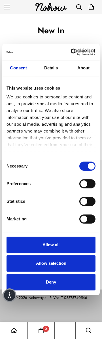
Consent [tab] (18, 67)
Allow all (51, 244)
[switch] (87, 183)
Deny (51, 282)
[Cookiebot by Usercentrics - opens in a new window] (71, 52)
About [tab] (83, 67)
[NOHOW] (51, 7)
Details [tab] (51, 67)
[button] (91, 7)
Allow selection (51, 263)
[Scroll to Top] (91, 309)
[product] (13, 330)
